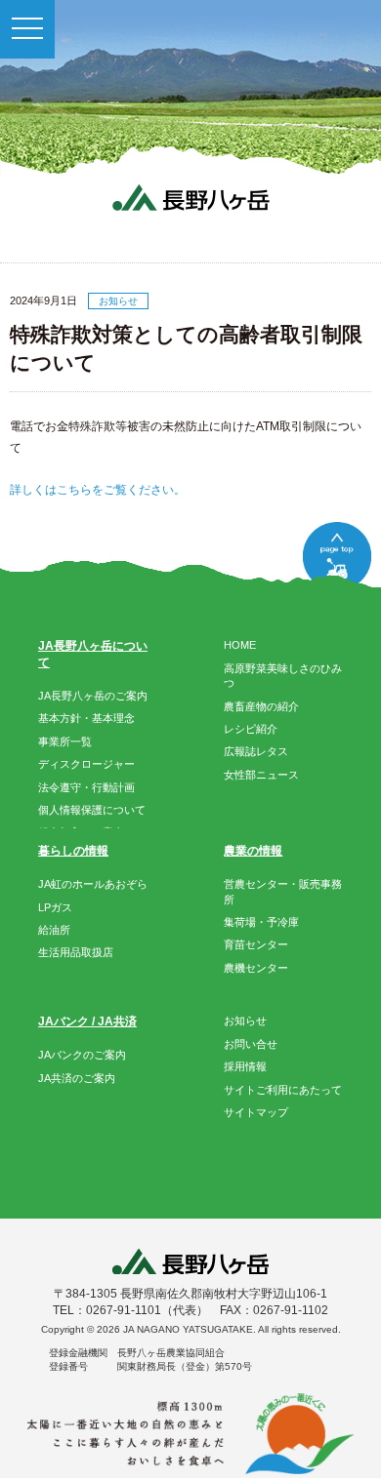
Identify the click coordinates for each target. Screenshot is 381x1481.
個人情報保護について (92, 810)
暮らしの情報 (73, 851)
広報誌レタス (256, 751)
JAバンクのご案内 (82, 1055)
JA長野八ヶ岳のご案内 (93, 695)
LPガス (55, 907)
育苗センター (256, 944)
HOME (240, 645)
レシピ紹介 (250, 729)
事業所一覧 (65, 741)
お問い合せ (250, 1044)
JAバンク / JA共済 (87, 1021)
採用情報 (245, 1066)
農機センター (256, 968)
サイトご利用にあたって (283, 1090)
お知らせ (245, 1020)
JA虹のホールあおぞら (93, 884)
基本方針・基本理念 (86, 718)
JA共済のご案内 (76, 1078)
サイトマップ (256, 1112)
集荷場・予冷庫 (261, 922)
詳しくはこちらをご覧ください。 (98, 490)
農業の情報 (253, 851)
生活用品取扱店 (75, 952)
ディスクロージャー (86, 764)
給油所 (54, 930)
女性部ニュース (261, 775)
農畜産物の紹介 (261, 706)
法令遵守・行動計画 (86, 787)
